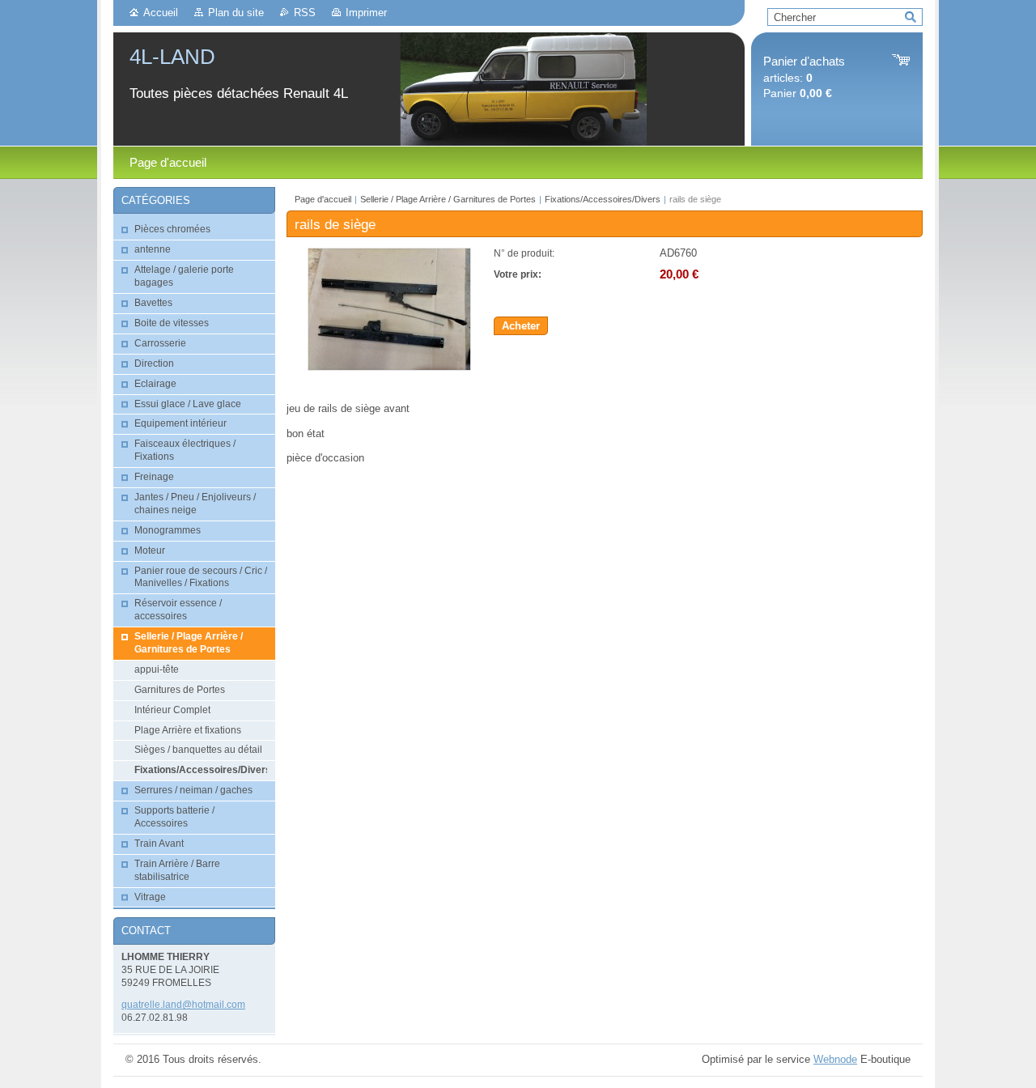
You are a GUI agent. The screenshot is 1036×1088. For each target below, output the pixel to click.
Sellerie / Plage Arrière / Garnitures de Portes (448, 199)
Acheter (521, 326)
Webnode (835, 1059)
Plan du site (236, 12)
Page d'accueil (323, 199)
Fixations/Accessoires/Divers (602, 199)
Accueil (160, 12)
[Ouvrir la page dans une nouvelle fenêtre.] (389, 367)
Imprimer (366, 12)
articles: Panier (804, 77)
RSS (305, 12)
